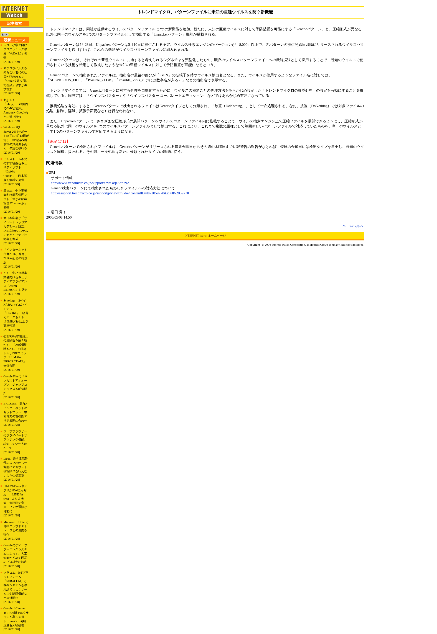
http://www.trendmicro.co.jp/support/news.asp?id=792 (90, 183)
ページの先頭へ (353, 226)
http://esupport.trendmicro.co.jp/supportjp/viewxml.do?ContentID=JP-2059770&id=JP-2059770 (120, 193)
